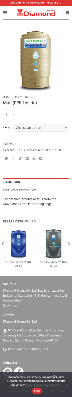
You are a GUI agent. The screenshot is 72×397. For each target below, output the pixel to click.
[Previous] (3, 251)
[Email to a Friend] (27, 158)
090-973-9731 (38, 349)
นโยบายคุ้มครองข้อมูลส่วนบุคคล (43, 385)
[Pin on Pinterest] (34, 158)
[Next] (69, 251)
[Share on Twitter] (20, 158)
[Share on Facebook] (13, 158)
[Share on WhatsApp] (6, 158)
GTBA (18, 266)
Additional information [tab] (20, 190)
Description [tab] (11, 182)
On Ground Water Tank (30, 150)
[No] (67, 386)
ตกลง (37, 390)
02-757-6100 (17, 349)
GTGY (53, 266)
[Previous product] (14, 116)
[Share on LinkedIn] (41, 158)
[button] (5, 12)
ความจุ (6, 127)
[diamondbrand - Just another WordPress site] (36, 12)
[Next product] (6, 116)
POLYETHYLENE (25, 97)
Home (7, 97)
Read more (10, 305)
